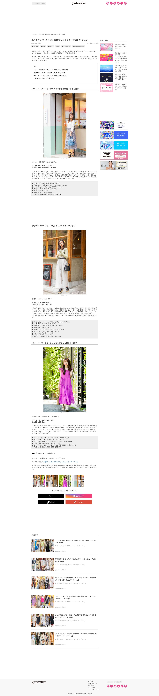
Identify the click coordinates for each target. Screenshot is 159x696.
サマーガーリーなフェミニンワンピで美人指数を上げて (50, 76)
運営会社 (90, 681)
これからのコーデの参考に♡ (45, 78)
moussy (51, 46)
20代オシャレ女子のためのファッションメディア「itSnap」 (61, 462)
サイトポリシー (92, 687)
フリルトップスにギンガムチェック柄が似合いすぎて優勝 (51, 70)
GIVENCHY (35, 46)
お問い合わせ (91, 685)
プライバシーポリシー (94, 689)
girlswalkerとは (92, 683)
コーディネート (66, 46)
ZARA (58, 46)
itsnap (43, 46)
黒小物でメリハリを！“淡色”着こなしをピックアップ (50, 73)
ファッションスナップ (79, 46)
